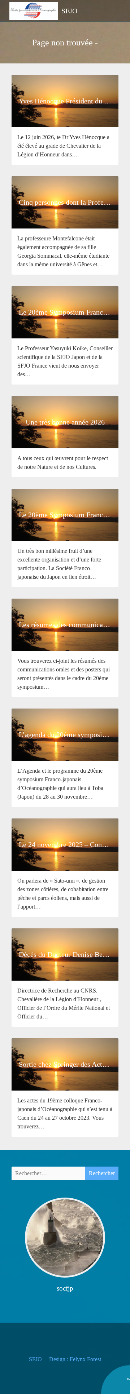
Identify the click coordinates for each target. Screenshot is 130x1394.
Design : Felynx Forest (75, 1359)
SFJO (35, 1359)
